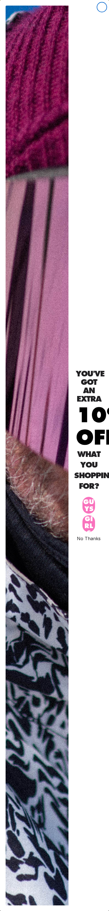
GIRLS (88, 523)
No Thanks (89, 538)
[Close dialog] (102, 7)
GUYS (88, 505)
